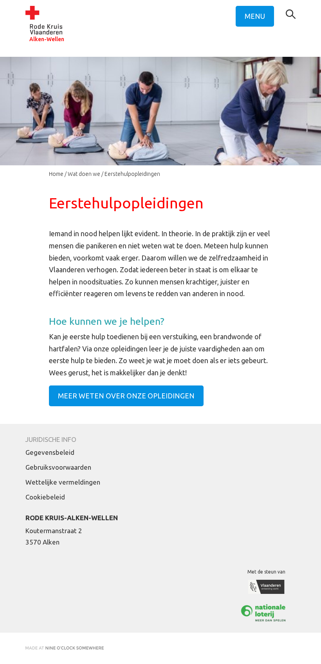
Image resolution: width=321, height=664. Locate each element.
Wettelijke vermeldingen (62, 482)
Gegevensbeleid (49, 452)
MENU (255, 16)
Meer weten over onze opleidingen (126, 396)
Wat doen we (84, 174)
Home (56, 174)
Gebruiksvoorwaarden (58, 467)
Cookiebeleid (45, 497)
